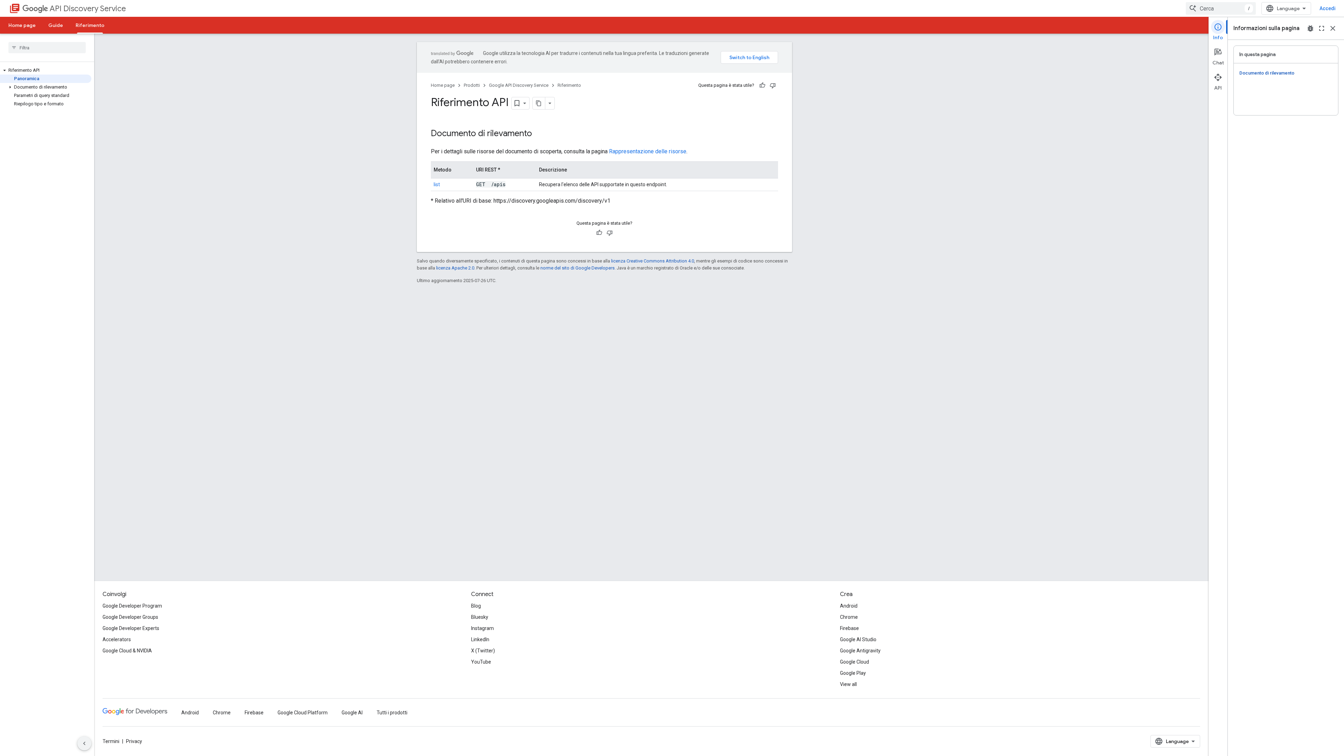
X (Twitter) (483, 650)
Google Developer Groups (130, 617)
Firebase (849, 628)
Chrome (849, 617)
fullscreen (1321, 28)
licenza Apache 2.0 (455, 268)
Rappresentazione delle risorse (647, 151)
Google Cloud (854, 662)
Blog (476, 606)
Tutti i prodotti (392, 712)
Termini (111, 741)
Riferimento (90, 25)
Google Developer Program (132, 606)
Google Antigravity (860, 650)
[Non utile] (773, 85)
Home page (22, 25)
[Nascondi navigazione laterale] (84, 743)
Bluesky (479, 617)
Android (849, 606)
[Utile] (762, 85)
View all (848, 684)
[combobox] (1221, 8)
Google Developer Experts (131, 628)
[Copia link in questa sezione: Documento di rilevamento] (541, 134)
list (437, 184)
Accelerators (117, 639)
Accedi (1328, 8)
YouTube (481, 662)
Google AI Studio (858, 639)
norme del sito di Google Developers (577, 268)
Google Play (853, 673)
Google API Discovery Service (518, 85)
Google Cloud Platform (303, 712)
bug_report (1310, 28)
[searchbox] (47, 47)
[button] (45, 70)
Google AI (352, 712)
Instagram (482, 628)
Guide (55, 25)
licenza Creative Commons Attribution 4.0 (652, 261)
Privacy (134, 741)
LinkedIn (480, 639)
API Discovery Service (88, 8)
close (1333, 28)
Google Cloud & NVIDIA (127, 650)
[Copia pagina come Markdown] (539, 103)
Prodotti (472, 85)
